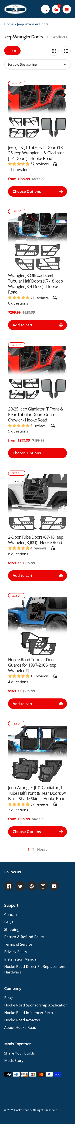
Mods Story (13, 1060)
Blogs (8, 997)
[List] (66, 50)
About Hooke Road (20, 1027)
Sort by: (13, 64)
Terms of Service (18, 944)
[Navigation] (66, 9)
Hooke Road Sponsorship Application (36, 1005)
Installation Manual (21, 959)
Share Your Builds (19, 1053)
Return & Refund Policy (24, 936)
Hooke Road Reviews (22, 1019)
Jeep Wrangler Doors (32, 24)
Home (9, 24)
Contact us (13, 914)
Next (41, 849)
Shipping (11, 929)
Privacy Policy (15, 951)
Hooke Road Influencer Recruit (30, 1012)
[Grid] (53, 50)
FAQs (8, 921)
